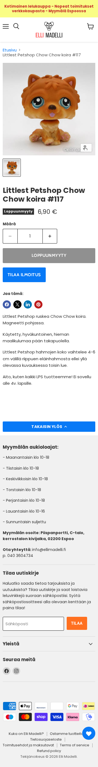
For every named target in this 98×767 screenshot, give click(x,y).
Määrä (9, 224)
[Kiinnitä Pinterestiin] (38, 304)
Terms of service (74, 745)
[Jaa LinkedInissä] (28, 304)
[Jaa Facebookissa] (7, 304)
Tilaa (77, 623)
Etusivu (10, 50)
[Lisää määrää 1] (50, 236)
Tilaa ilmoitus (24, 274)
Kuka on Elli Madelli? (26, 733)
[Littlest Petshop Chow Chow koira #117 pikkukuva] (11, 167)
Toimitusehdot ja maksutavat (28, 745)
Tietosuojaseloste (46, 739)
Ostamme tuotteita (66, 733)
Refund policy (49, 750)
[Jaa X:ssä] (17, 304)
